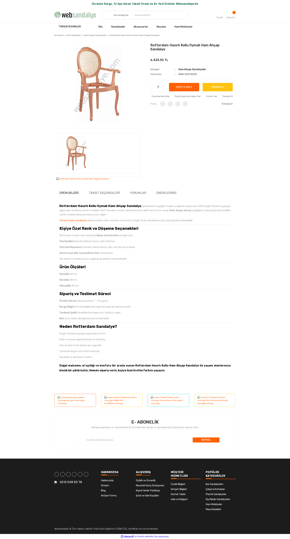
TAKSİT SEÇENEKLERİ (104, 193)
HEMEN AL (217, 87)
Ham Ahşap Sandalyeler (192, 69)
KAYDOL (206, 439)
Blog (103, 490)
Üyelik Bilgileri (178, 484)
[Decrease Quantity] (153, 87)
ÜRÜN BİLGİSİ (69, 193)
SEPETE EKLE (184, 87)
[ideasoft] (127, 536)
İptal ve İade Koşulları (147, 495)
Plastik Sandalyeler (216, 494)
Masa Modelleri (213, 509)
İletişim (105, 485)
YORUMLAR (138, 193)
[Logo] (75, 15)
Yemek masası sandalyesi (73, 220)
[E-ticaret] (144, 536)
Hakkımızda (107, 480)
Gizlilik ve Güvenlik (146, 480)
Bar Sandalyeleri (214, 484)
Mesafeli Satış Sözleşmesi (150, 485)
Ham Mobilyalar (214, 504)
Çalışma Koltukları (215, 489)
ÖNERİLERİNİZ (166, 193)
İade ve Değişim (179, 499)
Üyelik (219, 17)
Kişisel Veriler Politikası (148, 490)
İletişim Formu (109, 495)
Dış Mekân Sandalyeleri (218, 499)
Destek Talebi (178, 494)
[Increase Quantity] (162, 87)
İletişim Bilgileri (179, 489)
